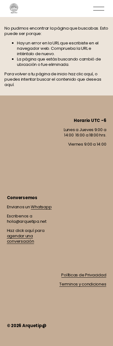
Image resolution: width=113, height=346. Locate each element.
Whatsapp (41, 207)
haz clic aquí (80, 74)
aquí (8, 85)
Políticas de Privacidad (83, 275)
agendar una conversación (20, 238)
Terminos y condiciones (82, 284)
